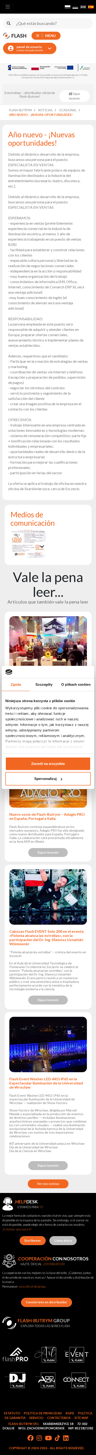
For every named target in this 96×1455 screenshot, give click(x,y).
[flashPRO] (15, 1354)
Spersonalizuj (45, 779)
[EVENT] (76, 1354)
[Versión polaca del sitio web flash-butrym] (67, 7)
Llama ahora (63, 1240)
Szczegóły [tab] (43, 684)
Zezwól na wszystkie (48, 764)
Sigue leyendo (48, 852)
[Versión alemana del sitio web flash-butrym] (75, 7)
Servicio (36, 1418)
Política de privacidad (43, 1413)
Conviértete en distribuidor (46, 1302)
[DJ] (15, 1380)
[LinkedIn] (66, 1438)
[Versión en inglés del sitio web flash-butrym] (83, 7)
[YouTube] (48, 1438)
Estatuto (12, 1413)
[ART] (46, 1354)
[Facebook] (30, 1438)
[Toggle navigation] (7, 7)
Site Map (81, 1418)
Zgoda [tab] (16, 684)
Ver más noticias (48, 1184)
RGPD (70, 1413)
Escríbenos (32, 1240)
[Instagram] (39, 1438)
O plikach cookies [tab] (76, 684)
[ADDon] (46, 1380)
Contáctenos (59, 1418)
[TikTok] (57, 1438)
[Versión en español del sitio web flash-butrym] (91, 7)
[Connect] (76, 1380)
